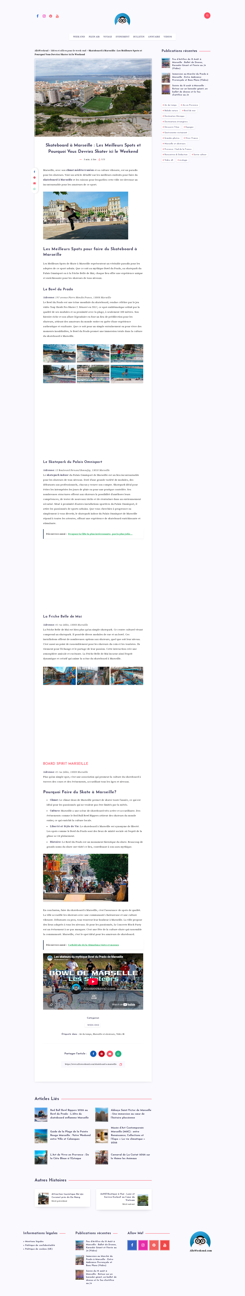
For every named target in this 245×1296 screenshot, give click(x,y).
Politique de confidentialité (40, 1245)
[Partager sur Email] (34, 183)
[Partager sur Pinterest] (34, 178)
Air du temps (85, 1034)
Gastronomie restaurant (175, 133)
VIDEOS (168, 37)
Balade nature (171, 111)
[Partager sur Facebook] (34, 172)
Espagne (189, 127)
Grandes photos (171, 138)
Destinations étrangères (176, 122)
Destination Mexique (174, 116)
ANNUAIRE (154, 37)
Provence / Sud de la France (178, 149)
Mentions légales (34, 1242)
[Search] (207, 15)
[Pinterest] (50, 16)
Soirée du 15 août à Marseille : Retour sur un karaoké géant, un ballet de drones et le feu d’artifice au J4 (101, 1277)
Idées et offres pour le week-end (68, 50)
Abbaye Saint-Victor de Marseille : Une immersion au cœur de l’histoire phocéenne (131, 1114)
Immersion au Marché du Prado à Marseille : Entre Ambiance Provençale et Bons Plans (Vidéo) (190, 77)
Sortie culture (200, 155)
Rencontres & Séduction (176, 155)
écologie (183, 160)
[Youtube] (57, 16)
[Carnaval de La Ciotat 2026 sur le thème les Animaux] (101, 1156)
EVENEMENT (122, 37)
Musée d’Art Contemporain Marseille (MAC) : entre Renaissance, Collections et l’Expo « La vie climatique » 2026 (128, 1135)
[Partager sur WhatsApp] (34, 189)
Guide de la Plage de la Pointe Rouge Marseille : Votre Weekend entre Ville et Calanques (70, 1135)
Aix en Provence (190, 105)
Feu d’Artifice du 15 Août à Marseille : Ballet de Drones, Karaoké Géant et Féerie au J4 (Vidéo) (189, 64)
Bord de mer (190, 111)
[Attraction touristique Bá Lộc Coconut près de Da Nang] (62, 1198)
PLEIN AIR (94, 37)
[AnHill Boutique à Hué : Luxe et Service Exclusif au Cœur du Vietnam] (124, 1199)
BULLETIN (138, 37)
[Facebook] (37, 16)
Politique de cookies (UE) (38, 1249)
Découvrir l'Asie (171, 127)
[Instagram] (44, 16)
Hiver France (191, 138)
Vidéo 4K (120, 1034)
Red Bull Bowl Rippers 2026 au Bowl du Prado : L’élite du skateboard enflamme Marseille (69, 1114)
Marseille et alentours (104, 1034)
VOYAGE (107, 37)
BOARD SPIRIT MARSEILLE (65, 764)
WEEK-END (79, 37)
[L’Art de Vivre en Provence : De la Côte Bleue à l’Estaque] (41, 1156)
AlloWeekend (41, 50)
